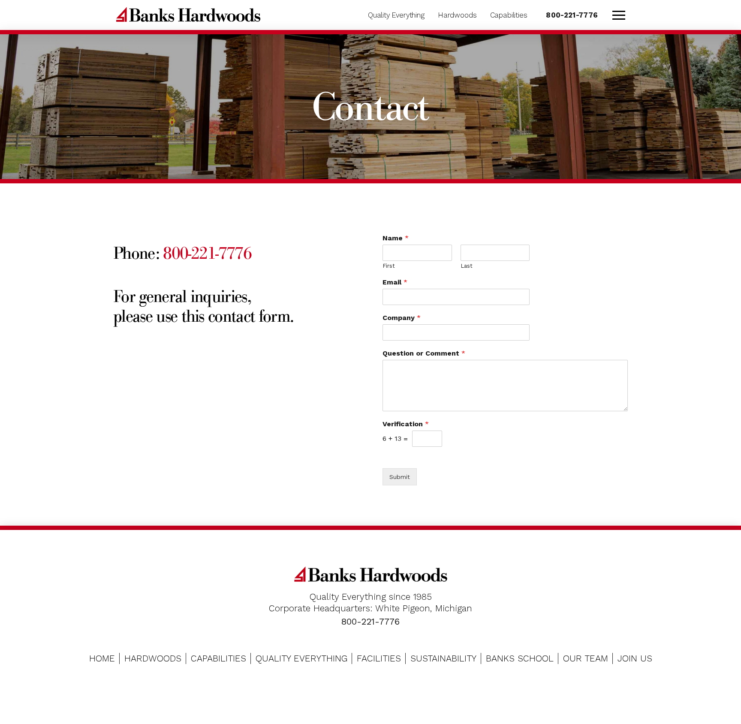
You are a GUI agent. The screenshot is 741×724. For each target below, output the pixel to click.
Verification (406, 424)
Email (395, 282)
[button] (619, 15)
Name (396, 238)
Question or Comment (424, 353)
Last (467, 266)
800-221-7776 (207, 252)
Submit (399, 476)
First (389, 266)
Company (402, 318)
